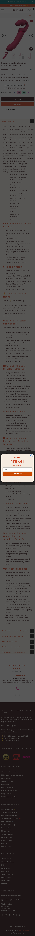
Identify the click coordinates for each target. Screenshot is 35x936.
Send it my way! (17, 474)
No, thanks (17, 478)
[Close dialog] (32, 455)
